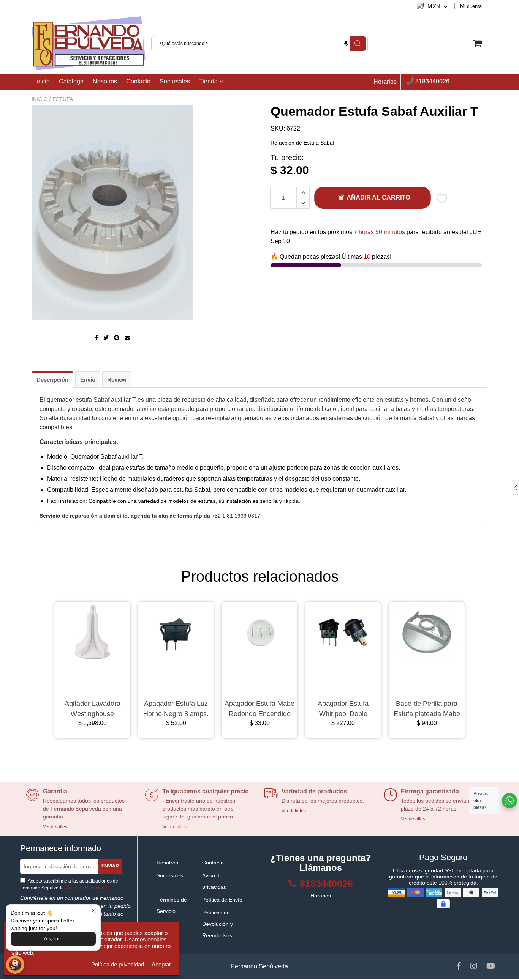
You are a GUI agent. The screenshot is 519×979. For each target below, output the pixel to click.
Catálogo (71, 81)
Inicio (42, 81)
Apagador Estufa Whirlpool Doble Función (343, 709)
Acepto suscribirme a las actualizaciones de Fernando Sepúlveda (69, 884)
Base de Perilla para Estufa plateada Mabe (427, 709)
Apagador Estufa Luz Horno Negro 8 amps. (176, 709)
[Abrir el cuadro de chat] (15, 964)
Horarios (385, 82)
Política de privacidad (117, 964)
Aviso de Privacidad (86, 888)
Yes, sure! (53, 938)
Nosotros (105, 81)
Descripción (52, 379)
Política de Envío (222, 900)
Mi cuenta (471, 6)
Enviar (110, 866)
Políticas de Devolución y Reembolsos (217, 924)
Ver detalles (55, 826)
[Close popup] (93, 911)
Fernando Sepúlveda (259, 966)
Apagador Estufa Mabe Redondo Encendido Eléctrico (259, 709)
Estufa (62, 99)
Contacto (138, 81)
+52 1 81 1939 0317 (236, 516)
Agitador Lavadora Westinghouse (92, 709)
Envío (87, 379)
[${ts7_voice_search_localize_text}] (346, 43)
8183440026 (431, 82)
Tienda (209, 81)
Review (117, 379)
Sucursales (175, 81)
